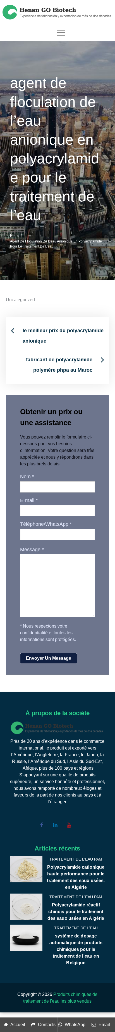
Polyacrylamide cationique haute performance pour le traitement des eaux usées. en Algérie (76, 877)
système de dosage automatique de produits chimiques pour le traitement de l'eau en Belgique (75, 949)
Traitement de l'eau (76, 928)
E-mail (29, 500)
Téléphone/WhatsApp (46, 524)
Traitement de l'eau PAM (75, 859)
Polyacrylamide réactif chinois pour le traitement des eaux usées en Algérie (75, 912)
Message (32, 549)
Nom (27, 476)
